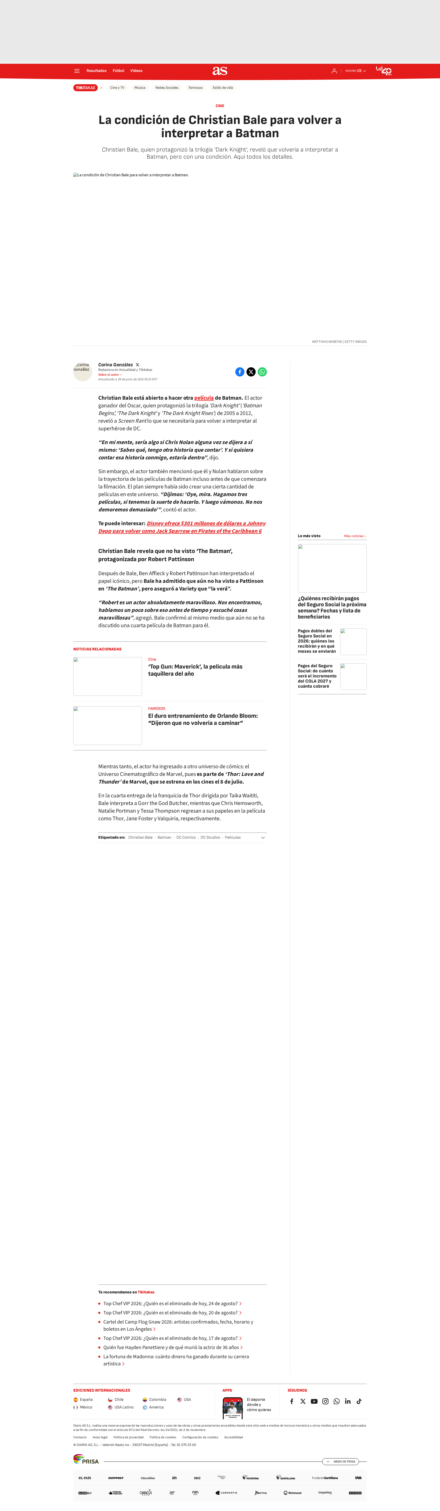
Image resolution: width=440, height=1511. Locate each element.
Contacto (80, 1437)
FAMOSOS (156, 708)
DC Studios (210, 837)
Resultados (97, 71)
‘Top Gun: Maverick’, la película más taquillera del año (195, 670)
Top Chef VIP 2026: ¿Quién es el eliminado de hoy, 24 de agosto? (170, 1303)
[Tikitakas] (88, 87)
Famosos (196, 87)
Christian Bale (140, 837)
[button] (263, 837)
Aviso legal (100, 1437)
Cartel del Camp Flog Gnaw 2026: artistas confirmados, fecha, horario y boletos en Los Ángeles (178, 1325)
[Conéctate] (334, 71)
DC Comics (186, 837)
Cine (220, 106)
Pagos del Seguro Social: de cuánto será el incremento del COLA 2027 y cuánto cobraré (317, 676)
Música (139, 87)
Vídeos (136, 71)
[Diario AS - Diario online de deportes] (220, 71)
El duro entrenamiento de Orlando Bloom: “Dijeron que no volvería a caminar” (203, 719)
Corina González (115, 365)
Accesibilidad (233, 1437)
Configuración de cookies (200, 1437)
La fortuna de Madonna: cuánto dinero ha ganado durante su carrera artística (176, 1360)
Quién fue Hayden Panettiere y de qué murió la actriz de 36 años (171, 1347)
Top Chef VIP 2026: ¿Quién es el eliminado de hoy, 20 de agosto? (170, 1312)
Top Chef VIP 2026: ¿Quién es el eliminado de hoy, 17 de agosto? (170, 1338)
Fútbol (118, 71)
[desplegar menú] (76, 70)
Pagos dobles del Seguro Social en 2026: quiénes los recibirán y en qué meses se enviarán (317, 641)
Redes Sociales (167, 87)
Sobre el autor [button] (108, 374)
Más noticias (354, 536)
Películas (233, 837)
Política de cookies (163, 1437)
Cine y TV (117, 87)
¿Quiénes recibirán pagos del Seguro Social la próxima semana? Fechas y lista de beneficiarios (332, 607)
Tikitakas (146, 1292)
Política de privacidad (129, 1437)
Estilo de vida (223, 87)
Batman (164, 837)
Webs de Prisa (344, 1461)
